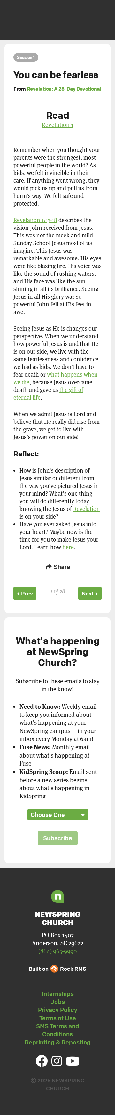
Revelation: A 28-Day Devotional (64, 89)
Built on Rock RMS (57, 968)
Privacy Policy (57, 1009)
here (68, 547)
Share (61, 566)
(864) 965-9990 (57, 951)
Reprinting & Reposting (58, 1042)
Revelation (86, 509)
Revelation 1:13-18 (35, 220)
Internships (58, 993)
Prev (26, 593)
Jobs (57, 1001)
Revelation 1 (57, 125)
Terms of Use (57, 1017)
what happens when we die (55, 378)
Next (88, 593)
